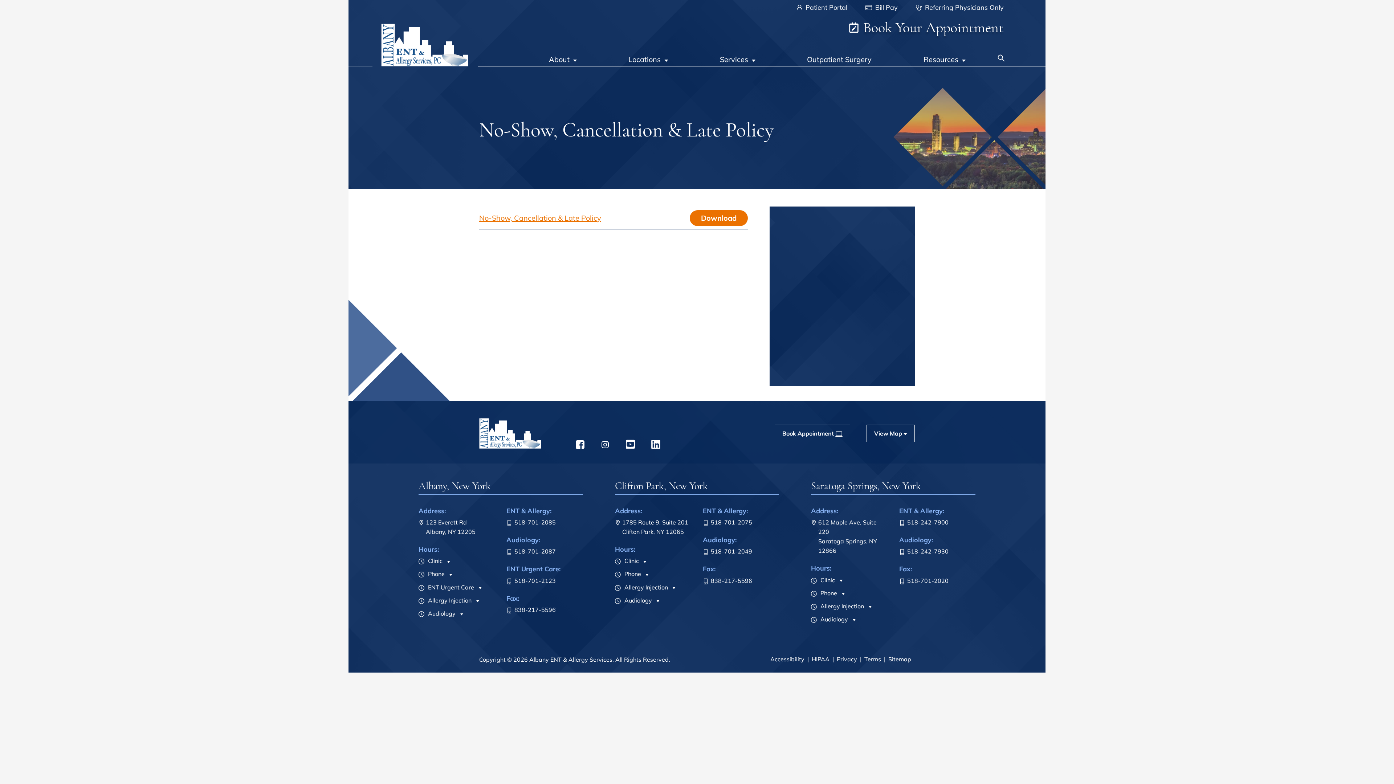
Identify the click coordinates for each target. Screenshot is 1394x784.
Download (719, 217)
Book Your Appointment (932, 27)
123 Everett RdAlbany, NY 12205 (451, 527)
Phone (436, 573)
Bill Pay (885, 7)
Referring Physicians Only (963, 7)
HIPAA (821, 659)
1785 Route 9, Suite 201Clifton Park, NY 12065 (655, 527)
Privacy (847, 659)
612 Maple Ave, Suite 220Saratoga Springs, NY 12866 (847, 536)
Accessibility (787, 659)
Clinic (435, 560)
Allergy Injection (449, 600)
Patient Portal (825, 7)
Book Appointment (837, 376)
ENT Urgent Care (450, 587)
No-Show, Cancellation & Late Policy (540, 217)
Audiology (441, 613)
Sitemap (899, 659)
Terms (872, 659)
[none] (563, 54)
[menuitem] (563, 54)
